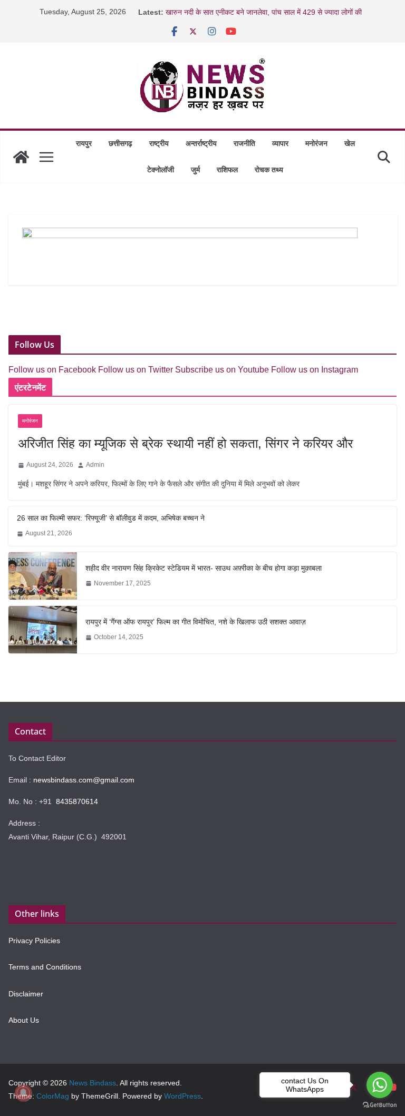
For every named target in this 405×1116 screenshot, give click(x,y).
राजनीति (244, 143)
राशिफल (227, 169)
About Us (23, 1020)
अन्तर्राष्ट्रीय (201, 143)
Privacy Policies (34, 940)
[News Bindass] (21, 157)
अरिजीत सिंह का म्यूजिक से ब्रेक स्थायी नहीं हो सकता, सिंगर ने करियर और (185, 443)
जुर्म (195, 169)
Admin (95, 464)
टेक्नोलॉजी (160, 169)
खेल (349, 143)
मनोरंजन (316, 143)
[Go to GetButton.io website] (380, 1105)
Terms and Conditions (44, 967)
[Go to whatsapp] (380, 1085)
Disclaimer (25, 994)
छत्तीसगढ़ (120, 143)
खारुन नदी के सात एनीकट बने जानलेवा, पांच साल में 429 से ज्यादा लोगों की (264, 12)
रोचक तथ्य (269, 169)
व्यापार (280, 143)
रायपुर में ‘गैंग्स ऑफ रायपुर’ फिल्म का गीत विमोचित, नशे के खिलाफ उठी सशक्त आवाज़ (195, 622)
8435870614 (77, 801)
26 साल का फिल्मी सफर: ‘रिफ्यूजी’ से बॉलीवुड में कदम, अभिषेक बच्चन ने (111, 518)
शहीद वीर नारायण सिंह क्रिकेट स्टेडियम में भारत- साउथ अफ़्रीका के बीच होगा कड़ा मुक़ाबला (203, 568)
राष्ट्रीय (159, 143)
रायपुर (84, 143)
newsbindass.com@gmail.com (83, 780)
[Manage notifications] (23, 1092)
